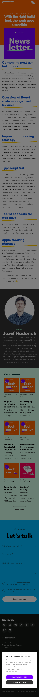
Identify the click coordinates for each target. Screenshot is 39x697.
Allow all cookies (19, 677)
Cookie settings (19, 682)
